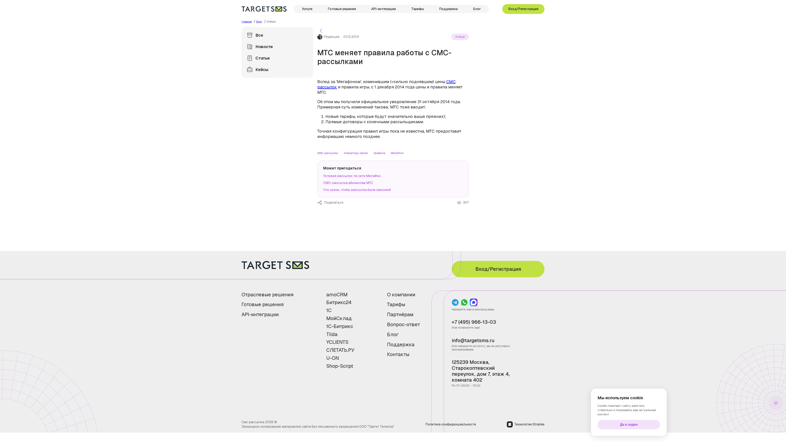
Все (259, 35)
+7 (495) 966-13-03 (474, 322)
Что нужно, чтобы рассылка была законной (357, 190)
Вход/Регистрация (523, 9)
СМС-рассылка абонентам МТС (348, 183)
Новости (264, 46)
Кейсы (261, 69)
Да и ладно (629, 424)
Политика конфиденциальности (450, 424)
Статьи (262, 58)
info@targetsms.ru (473, 341)
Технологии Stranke (529, 424)
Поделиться (320, 202)
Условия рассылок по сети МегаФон (352, 176)
